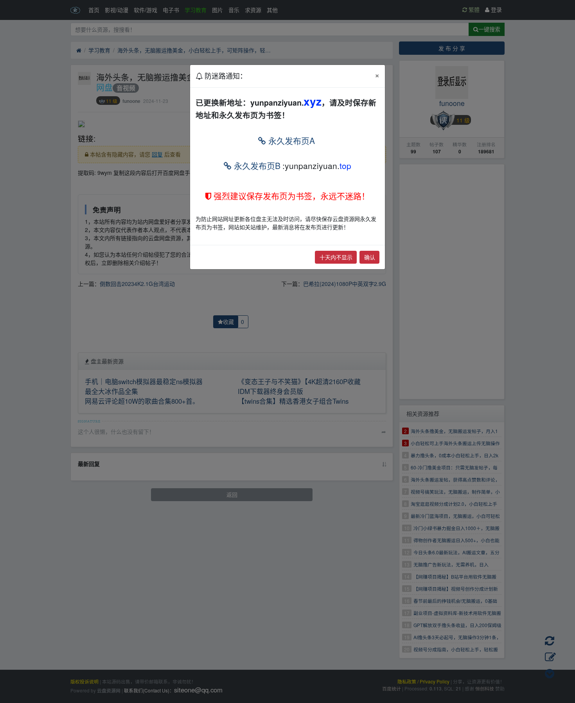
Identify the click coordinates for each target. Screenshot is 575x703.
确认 (369, 257)
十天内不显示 (336, 257)
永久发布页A (290, 140)
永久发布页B (256, 165)
